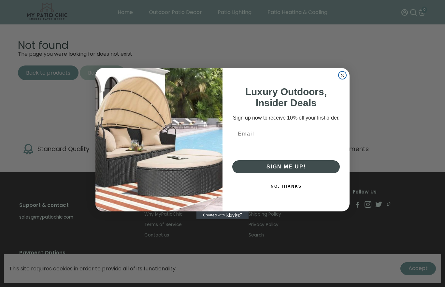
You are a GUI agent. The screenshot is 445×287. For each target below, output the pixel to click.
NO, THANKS (286, 186)
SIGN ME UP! (286, 166)
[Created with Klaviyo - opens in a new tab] (222, 215)
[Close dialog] (342, 75)
